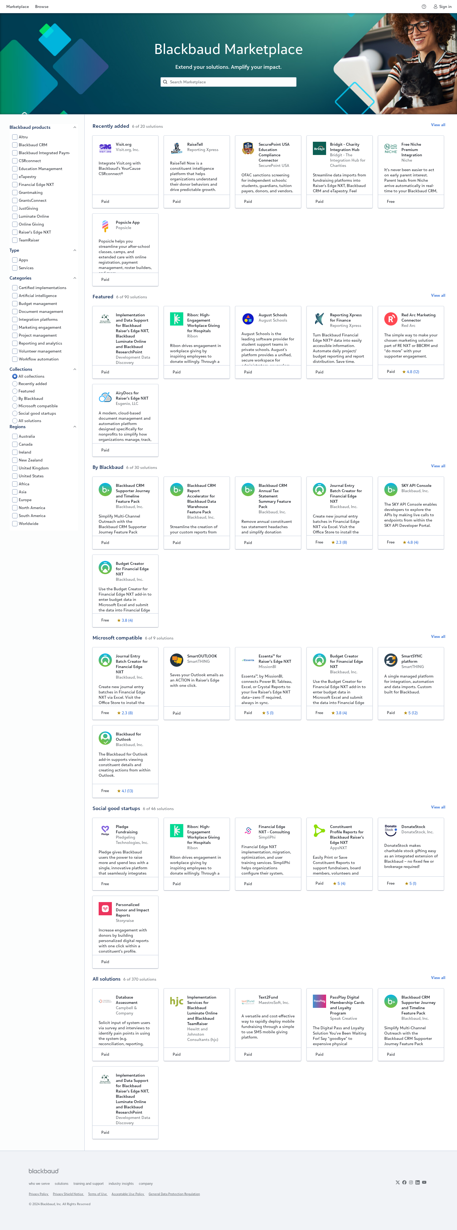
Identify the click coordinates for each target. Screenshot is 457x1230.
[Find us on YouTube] (424, 1182)
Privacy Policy (39, 1194)
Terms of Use (98, 1194)
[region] (42, 633)
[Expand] (75, 127)
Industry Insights (122, 1184)
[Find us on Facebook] (404, 1182)
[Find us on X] (397, 1182)
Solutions (62, 1184)
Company (146, 1184)
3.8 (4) (127, 620)
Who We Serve (40, 1184)
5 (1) (270, 712)
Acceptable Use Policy (128, 1194)
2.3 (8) (341, 542)
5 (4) (341, 883)
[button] (126, 137)
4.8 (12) (413, 371)
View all (438, 124)
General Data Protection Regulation (174, 1194)
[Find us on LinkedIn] (417, 1182)
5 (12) (413, 712)
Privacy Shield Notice (68, 1194)
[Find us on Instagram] (411, 1182)
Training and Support (89, 1184)
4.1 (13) (127, 790)
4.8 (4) (412, 542)
